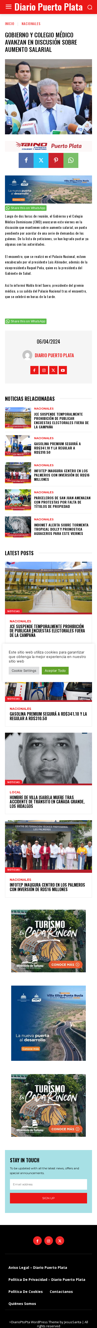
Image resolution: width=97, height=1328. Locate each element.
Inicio (9, 23)
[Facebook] (26, 160)
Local (15, 792)
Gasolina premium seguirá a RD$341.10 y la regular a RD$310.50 (57, 448)
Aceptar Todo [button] (55, 671)
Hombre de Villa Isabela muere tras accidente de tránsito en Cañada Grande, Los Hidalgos (47, 801)
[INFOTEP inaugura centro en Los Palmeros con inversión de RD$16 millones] (18, 472)
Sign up (48, 1198)
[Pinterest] (55, 160)
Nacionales (31, 23)
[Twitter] (41, 160)
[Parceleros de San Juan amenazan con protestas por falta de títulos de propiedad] (18, 499)
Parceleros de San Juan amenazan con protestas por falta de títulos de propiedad (62, 502)
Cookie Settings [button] (24, 671)
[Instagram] (44, 370)
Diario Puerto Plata (54, 355)
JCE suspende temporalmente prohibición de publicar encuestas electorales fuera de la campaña (61, 420)
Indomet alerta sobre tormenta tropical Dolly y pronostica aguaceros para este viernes (61, 529)
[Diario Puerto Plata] (28, 355)
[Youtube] (63, 370)
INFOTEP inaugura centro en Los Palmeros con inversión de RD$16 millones (62, 475)
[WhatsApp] (70, 160)
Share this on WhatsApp (28, 208)
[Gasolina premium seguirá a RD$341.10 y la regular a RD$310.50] (18, 445)
